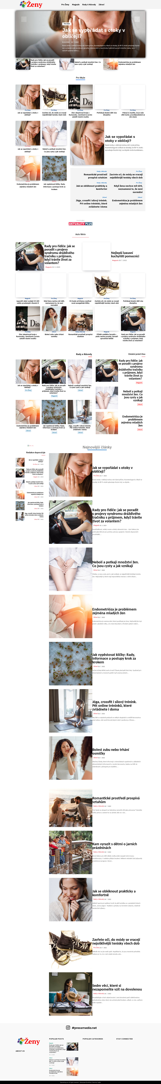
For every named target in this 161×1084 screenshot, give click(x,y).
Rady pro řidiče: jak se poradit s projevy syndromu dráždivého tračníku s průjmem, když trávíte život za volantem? (59, 255)
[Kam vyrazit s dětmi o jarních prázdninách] (70, 852)
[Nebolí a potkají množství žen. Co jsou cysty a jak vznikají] (67, 64)
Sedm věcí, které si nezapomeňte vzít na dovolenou (117, 987)
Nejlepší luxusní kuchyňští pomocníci (125, 254)
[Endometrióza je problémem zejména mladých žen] (110, 64)
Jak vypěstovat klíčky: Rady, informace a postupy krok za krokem (54, 186)
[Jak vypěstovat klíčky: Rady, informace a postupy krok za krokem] (54, 168)
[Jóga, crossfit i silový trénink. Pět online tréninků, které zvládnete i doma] (80, 412)
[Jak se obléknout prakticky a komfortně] (70, 899)
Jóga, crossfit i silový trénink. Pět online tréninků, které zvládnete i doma (91, 203)
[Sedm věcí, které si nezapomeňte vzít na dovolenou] (70, 994)
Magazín (49, 267)
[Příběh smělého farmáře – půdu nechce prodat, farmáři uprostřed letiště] (107, 318)
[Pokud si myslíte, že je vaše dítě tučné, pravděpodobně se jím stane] (133, 97)
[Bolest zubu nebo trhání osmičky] (54, 318)
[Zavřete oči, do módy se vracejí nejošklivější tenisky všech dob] (54, 97)
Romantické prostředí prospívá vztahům (95, 176)
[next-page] (137, 19)
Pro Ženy (67, 24)
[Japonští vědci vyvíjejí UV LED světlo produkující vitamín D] (28, 285)
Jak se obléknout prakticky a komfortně (91, 187)
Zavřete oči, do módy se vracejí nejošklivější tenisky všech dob (126, 176)
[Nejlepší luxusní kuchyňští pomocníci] (96, 256)
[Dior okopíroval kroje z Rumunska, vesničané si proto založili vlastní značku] (80, 97)
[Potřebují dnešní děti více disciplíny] (107, 97)
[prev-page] (24, 19)
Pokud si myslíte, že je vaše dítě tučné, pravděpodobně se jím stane (133, 115)
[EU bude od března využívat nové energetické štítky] (80, 285)
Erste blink (66, 42)
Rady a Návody (102, 171)
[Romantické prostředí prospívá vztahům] (80, 318)
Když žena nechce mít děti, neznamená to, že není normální (128, 189)
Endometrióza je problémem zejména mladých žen (127, 202)
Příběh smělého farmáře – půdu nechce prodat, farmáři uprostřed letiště (107, 337)
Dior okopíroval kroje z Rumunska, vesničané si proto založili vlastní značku (80, 115)
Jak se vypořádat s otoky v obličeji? (93, 33)
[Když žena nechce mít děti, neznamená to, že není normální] (54, 285)
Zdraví (54, 146)
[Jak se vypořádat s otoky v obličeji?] (28, 97)
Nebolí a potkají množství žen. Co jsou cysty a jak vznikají (80, 386)
